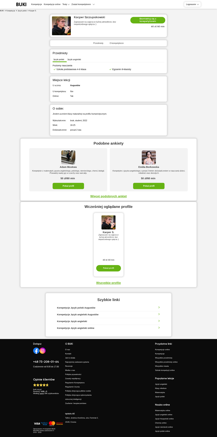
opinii (42, 393)
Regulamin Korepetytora (75, 383)
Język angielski (161, 384)
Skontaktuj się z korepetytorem (147, 20)
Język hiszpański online (164, 419)
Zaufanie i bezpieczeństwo (75, 403)
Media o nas (70, 370)
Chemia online (161, 423)
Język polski (160, 397)
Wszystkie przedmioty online (166, 362)
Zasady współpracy (72, 378)
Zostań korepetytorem (81, 4)
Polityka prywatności (73, 374)
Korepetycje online (52, 4)
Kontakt (68, 354)
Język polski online (162, 431)
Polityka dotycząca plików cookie (78, 391)
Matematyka (160, 392)
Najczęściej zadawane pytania (77, 362)
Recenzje (69, 366)
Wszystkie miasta (162, 366)
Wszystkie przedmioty (163, 358)
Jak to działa (70, 358)
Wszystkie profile (108, 282)
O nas (67, 350)
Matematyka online (162, 410)
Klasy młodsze (161, 388)
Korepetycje (160, 354)
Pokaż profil (68, 186)
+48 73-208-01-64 (46, 361)
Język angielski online (163, 415)
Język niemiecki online (164, 427)
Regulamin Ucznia (72, 387)
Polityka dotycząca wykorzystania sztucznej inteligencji (78, 397)
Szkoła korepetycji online (165, 370)
